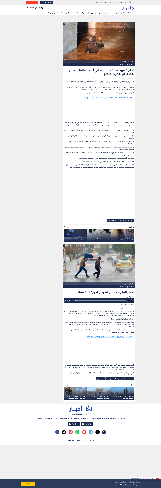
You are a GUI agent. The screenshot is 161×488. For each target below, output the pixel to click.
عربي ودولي (94, 13)
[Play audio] (66, 300)
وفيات (49, 13)
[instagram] (71, 432)
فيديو (54, 13)
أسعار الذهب (125, 13)
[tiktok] (97, 432)
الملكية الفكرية (79, 440)
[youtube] (84, 432)
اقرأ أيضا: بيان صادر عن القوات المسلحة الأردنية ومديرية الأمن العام (109, 337)
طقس (101, 13)
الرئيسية (132, 13)
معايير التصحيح (70, 440)
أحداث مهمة (60, 13)
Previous (68, 226)
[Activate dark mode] (41, 8)
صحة (113, 13)
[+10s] (132, 300)
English (31, 7)
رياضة (82, 13)
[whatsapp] (77, 432)
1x (69, 300)
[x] (64, 432)
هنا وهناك (76, 13)
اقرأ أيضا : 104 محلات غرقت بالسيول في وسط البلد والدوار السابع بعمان (107, 97)
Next (65, 226)
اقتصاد (87, 13)
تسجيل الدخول (45, 2)
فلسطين (107, 13)
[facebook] (57, 432)
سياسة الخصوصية (120, 484)
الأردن (117, 13)
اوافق (28, 483)
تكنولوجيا (68, 13)
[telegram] (91, 432)
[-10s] (128, 300)
